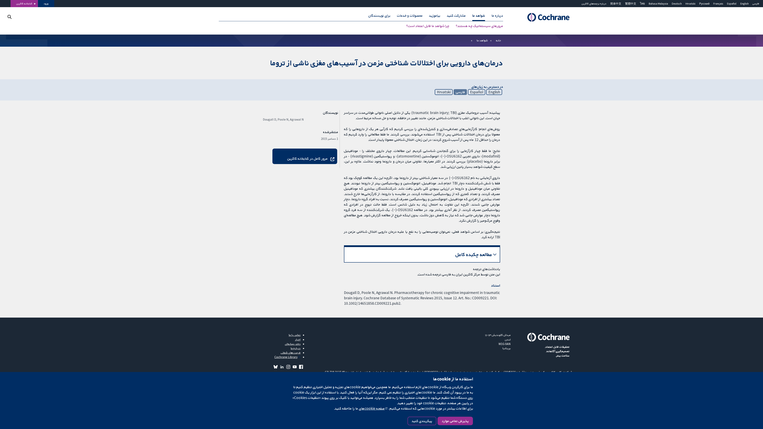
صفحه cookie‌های (372, 408)
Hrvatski (690, 3)
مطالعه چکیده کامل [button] (473, 254)
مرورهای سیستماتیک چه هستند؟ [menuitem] (479, 25)
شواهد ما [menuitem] (478, 15)
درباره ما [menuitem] (497, 15)
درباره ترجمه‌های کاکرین (594, 3)
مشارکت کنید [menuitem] (456, 15)
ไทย (642, 3)
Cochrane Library (285, 357)
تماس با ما (295, 335)
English (744, 3)
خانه (498, 40)
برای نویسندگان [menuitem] (379, 15)
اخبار (298, 339)
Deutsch (677, 3)
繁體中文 (630, 3)
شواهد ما (482, 40)
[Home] (542, 17)
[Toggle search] (9, 17)
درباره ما (296, 348)
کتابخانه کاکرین (24, 3)
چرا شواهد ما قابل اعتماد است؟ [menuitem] (427, 25)
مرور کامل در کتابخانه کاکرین (307, 158)
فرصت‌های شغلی (291, 353)
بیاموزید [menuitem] (434, 15)
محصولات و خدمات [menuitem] (410, 15)
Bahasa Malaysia (658, 3)
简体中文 (615, 3)
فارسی (755, 3)
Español (731, 3)
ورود (46, 3)
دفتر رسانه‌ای (293, 344)
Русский (704, 3)
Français (718, 3)
